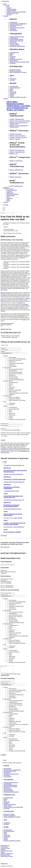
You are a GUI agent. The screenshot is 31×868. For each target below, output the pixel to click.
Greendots (9, 14)
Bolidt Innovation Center (12, 13)
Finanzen (9, 7)
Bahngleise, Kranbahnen (15, 71)
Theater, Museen (14, 60)
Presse (8, 196)
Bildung (11, 53)
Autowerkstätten (13, 30)
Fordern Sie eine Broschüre (7, 323)
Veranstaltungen (10, 195)
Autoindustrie (13, 29)
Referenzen (6, 187)
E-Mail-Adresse (5, 425)
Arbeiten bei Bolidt (11, 10)
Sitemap (2, 852)
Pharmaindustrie (13, 22)
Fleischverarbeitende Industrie (17, 36)
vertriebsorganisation (11, 9)
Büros (11, 55)
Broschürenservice (5, 845)
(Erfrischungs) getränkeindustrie (17, 46)
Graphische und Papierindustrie (17, 27)
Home (5, 760)
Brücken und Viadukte (15, 69)
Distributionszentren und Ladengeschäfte (19, 62)
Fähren (11, 90)
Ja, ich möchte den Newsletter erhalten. (11, 430)
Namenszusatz (4, 349)
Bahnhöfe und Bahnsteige (16, 59)
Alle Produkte (18, 106)
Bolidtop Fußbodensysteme (17, 119)
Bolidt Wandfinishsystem (16, 186)
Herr (3, 345)
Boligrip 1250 (25, 319)
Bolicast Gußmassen (15, 139)
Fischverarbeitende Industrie (16, 39)
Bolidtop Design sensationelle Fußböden (20, 121)
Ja (2, 436)
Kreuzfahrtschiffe (14, 86)
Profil (8, 6)
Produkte (6, 98)
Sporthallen (12, 80)
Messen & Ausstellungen (12, 194)
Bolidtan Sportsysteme (15, 177)
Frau (7, 345)
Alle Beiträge (4, 535)
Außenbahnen (13, 78)
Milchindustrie (13, 42)
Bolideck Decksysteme (16, 134)
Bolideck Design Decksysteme (17, 135)
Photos (8, 201)
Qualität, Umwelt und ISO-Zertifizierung (16, 12)
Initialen (3, 351)
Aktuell (12, 190)
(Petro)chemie (13, 26)
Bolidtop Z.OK (14, 153)
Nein (6, 436)
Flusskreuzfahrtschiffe (15, 87)
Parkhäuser (12, 57)
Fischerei (12, 94)
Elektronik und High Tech (16, 25)
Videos (8, 199)
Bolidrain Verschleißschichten (17, 152)
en (4, 208)
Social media (10, 198)
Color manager (4, 846)
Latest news (9, 191)
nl (4, 207)
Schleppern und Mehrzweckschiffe (18, 97)
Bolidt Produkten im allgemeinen (10, 337)
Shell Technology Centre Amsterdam (11, 335)
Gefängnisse (12, 63)
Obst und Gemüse (14, 43)
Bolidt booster (10, 192)
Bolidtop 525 (21, 302)
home (5, 3)
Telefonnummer (5, 423)
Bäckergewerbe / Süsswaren (16, 40)
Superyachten (13, 91)
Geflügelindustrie (14, 38)
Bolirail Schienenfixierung (16, 169)
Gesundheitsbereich (14, 52)
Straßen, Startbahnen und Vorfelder (18, 72)
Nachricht (3, 428)
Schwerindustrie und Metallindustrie (18, 23)
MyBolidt (6, 204)
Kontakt (5, 202)
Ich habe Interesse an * (6, 353)
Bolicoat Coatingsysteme (16, 160)
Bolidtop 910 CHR (5, 292)
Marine (11, 89)
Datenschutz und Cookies (7, 856)
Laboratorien (13, 56)
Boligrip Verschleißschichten (17, 150)
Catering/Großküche (14, 44)
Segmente (6, 16)
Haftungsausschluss (5, 854)
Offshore (12, 95)
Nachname (3, 348)
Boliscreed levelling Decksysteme (18, 137)
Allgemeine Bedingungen (7, 853)
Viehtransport (13, 93)
